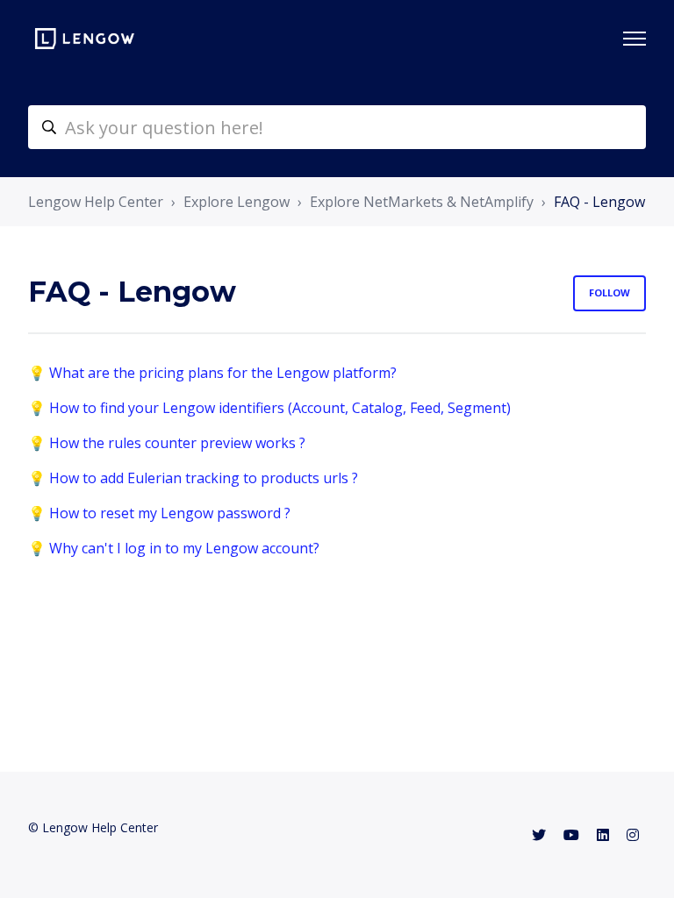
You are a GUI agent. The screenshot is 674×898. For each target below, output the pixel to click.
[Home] (84, 38)
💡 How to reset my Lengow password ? (159, 513)
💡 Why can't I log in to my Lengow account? (173, 548)
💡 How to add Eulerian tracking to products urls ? (193, 478)
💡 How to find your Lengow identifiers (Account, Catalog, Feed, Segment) (269, 407)
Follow (609, 292)
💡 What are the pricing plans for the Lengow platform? (212, 372)
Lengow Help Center (95, 201)
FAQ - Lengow (599, 201)
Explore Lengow (236, 201)
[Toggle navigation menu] (634, 38)
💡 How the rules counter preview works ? (166, 443)
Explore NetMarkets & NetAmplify (422, 201)
